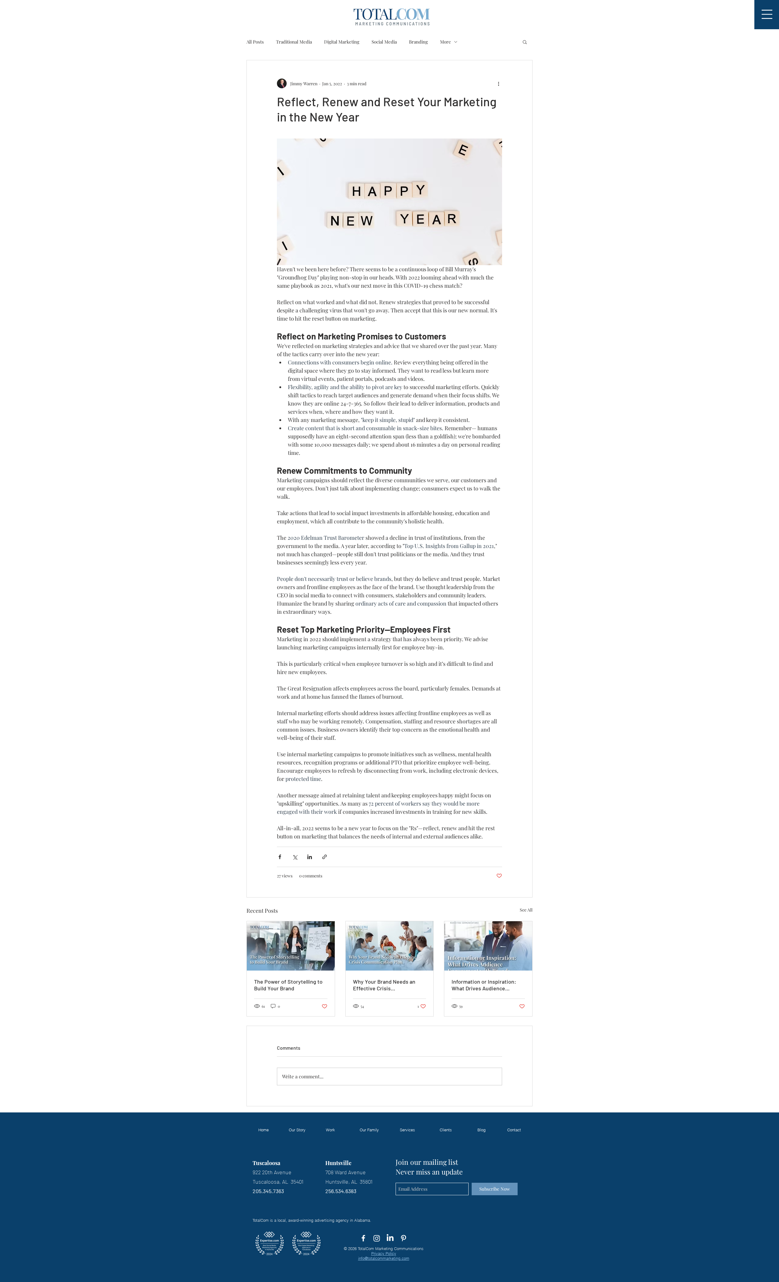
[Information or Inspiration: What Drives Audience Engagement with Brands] (488, 946)
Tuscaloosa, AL (272, 1181)
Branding (418, 42)
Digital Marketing (341, 42)
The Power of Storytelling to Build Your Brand (288, 985)
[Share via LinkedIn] (310, 857)
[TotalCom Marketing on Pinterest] (403, 1238)
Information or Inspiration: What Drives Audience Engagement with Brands (484, 985)
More (445, 42)
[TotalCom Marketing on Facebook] (363, 1238)
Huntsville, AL (341, 1181)
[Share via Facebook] (280, 857)
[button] (767, 14)
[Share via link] (324, 857)
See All (526, 910)
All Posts (255, 42)
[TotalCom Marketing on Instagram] (376, 1238)
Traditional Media (294, 42)
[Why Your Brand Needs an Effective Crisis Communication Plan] (390, 946)
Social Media (384, 42)
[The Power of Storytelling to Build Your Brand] (291, 946)
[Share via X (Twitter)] (295, 857)
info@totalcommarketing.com (383, 1258)
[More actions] (498, 83)
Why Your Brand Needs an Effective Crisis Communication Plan (384, 985)
